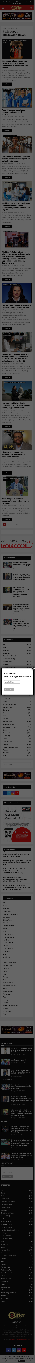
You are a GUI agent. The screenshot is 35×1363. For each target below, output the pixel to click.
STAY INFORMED (10, 674)
